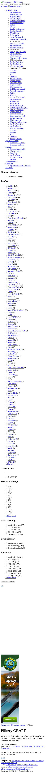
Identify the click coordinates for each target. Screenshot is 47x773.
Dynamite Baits (13, 234)
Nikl (9, 207)
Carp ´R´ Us (12, 414)
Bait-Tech (11, 276)
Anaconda (11, 329)
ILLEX (10, 237)
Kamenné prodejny (17, 145)
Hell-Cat (11, 338)
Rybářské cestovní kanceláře (20, 166)
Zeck (9, 273)
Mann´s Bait (12, 326)
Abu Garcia (12, 202)
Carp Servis (12, 446)
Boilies (12, 25)
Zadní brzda (14, 35)
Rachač (10, 437)
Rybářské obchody (12, 141)
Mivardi (13, 72)
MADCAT (12, 299)
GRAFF (11, 418)
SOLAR (11, 354)
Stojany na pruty (16, 54)
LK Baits (11, 200)
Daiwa (10, 239)
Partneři (26, 765)
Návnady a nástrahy (17, 23)
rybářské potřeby (11, 10)
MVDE (10, 262)
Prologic (11, 372)
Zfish (10, 391)
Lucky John (12, 197)
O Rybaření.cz (11, 765)
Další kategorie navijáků (18, 39)
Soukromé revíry (11, 161)
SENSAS (11, 248)
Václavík (11, 444)
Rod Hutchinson (14, 257)
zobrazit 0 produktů (8, 582)
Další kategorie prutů (17, 21)
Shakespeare (12, 455)
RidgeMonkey (13, 411)
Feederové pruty (16, 14)
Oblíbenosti (16, 746)
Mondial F (11, 340)
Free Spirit (11, 453)
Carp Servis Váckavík (16, 368)
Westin (10, 209)
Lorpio (10, 292)
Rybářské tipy (15, 155)
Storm (10, 427)
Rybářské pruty (15, 12)
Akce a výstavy (15, 151)
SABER (11, 462)
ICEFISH (11, 266)
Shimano (13, 70)
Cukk (10, 308)
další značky (9, 464)
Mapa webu (33, 765)
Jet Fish (10, 193)
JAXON (11, 404)
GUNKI (11, 213)
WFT (10, 365)
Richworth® (12, 439)
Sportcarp (11, 232)
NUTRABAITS (14, 285)
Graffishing (12, 375)
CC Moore (12, 246)
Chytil (10, 250)
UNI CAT (11, 407)
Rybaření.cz (5, 725)
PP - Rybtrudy (13, 335)
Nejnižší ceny (27, 746)
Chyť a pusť (12, 269)
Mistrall (10, 303)
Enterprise (11, 253)
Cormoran (13, 77)
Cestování (9, 163)
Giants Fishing (13, 356)
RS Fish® (11, 416)
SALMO (11, 204)
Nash (10, 296)
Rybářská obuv (15, 64)
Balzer (10, 319)
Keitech (10, 264)
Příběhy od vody (16, 157)
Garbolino (11, 457)
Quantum (11, 278)
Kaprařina (13, 153)
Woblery (13, 27)
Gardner (11, 434)
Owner (10, 377)
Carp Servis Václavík (15, 218)
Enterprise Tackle (14, 287)
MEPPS (11, 243)
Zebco (10, 306)
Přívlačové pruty (16, 19)
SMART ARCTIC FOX (16, 331)
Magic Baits (12, 370)
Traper (10, 312)
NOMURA (12, 395)
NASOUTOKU (14, 294)
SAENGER (12, 227)
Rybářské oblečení (16, 62)
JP (8, 379)
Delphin (11, 230)
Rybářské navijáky (16, 31)
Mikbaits (11, 188)
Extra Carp (12, 358)
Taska (10, 315)
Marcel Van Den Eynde (16, 310)
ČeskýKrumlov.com (22, 769)
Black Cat (11, 322)
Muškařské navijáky (17, 37)
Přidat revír (39, 761)
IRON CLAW (13, 289)
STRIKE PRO (13, 388)
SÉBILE (11, 460)
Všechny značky (16, 79)
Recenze (13, 159)
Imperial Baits (13, 393)
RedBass (11, 333)
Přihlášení (4, 6)
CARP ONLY (13, 225)
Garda (10, 363)
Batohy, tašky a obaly (18, 52)
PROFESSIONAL (14, 381)
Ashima (10, 402)
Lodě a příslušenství (17, 29)
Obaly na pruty (15, 56)
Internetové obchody (17, 143)
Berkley (10, 186)
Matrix (10, 448)
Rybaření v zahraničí (17, 149)
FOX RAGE (12, 211)
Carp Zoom (12, 384)
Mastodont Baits (14, 271)
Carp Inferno (12, 301)
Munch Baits (12, 283)
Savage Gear (12, 195)
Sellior (10, 361)
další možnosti (10, 516)
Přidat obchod (30, 761)
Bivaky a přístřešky (17, 43)
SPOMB (11, 450)
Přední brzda (14, 33)
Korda (10, 347)
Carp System (12, 345)
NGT (10, 398)
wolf (9, 400)
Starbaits (11, 220)
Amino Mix (12, 421)
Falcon (10, 441)
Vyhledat (26, 4)
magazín (8, 147)
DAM (10, 280)
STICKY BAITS (14, 255)
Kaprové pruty (15, 16)
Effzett (10, 432)
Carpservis (11, 386)
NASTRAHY (13, 317)
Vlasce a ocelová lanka (18, 58)
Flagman (11, 409)
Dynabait (11, 430)
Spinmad (11, 324)
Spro (9, 216)
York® (10, 423)
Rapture (10, 342)
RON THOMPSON (15, 349)
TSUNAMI (12, 425)
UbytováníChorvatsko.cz (17, 767)
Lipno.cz (29, 767)
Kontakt (19, 765)
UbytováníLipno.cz (8, 769)
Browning (11, 352)
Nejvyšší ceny (39, 746)
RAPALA (11, 190)
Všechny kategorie (17, 66)
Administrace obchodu (9, 763)
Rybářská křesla (15, 45)
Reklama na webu (18, 761)
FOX (12, 74)
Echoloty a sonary (16, 48)
